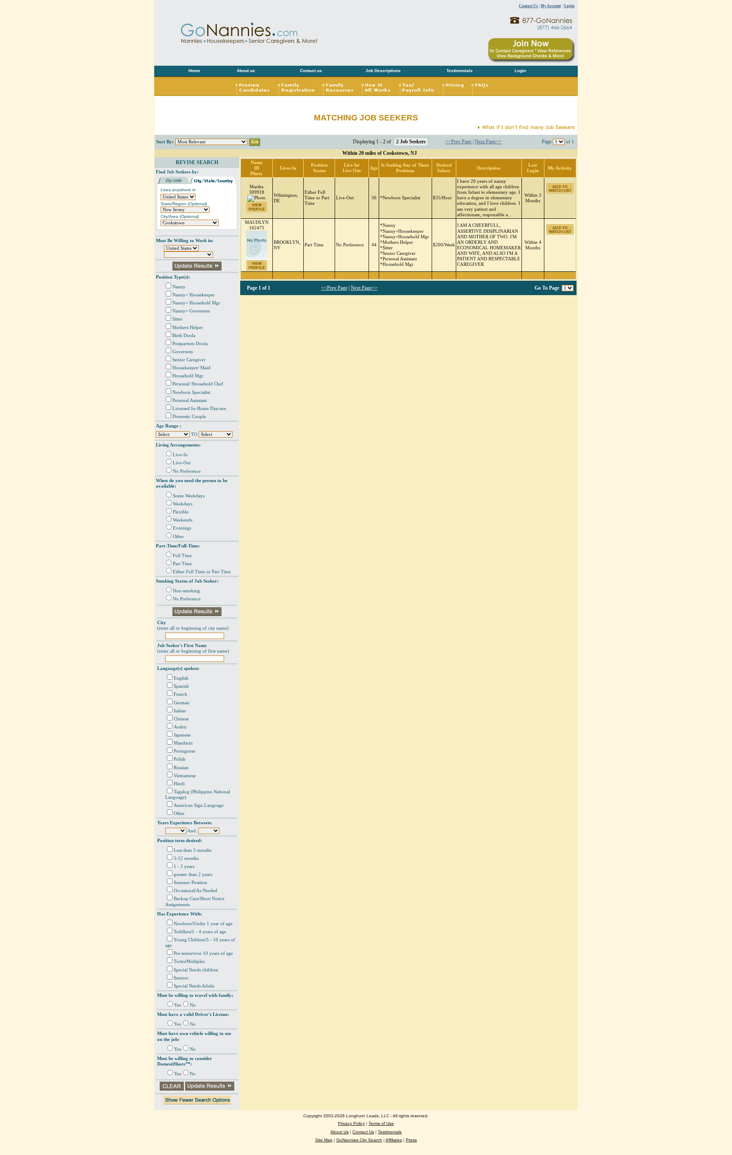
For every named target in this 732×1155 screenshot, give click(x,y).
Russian (181, 767)
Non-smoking (186, 591)
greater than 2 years (193, 874)
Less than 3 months (192, 850)
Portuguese (184, 751)
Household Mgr (187, 376)
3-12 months (186, 858)
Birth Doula (183, 335)
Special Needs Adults (194, 986)
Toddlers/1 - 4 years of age (200, 931)
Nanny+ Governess (191, 311)
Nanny (179, 287)
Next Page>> (488, 142)
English (181, 678)
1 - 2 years (184, 866)
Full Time (182, 555)
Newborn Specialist (191, 392)
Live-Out (182, 462)
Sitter (177, 319)
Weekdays (182, 504)
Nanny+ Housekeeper (193, 295)
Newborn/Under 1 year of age (203, 923)
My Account (551, 6)
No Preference (187, 471)
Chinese (181, 719)
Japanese (182, 735)
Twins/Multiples (189, 961)
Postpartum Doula (190, 343)
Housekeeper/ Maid (191, 367)
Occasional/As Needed (195, 890)
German (181, 702)
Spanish (181, 686)
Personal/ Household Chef (197, 384)
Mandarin (183, 743)
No (193, 1005)
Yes (177, 1005)
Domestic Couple (189, 416)
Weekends (182, 520)
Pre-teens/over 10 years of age (203, 953)
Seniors (181, 978)
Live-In (180, 454)
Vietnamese (185, 775)
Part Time (182, 563)
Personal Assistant (189, 400)
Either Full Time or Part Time (202, 571)
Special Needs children (196, 970)
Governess (182, 351)
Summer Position (190, 882)
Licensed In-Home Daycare (199, 408)
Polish (180, 759)
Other (178, 536)
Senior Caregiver (188, 359)
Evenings (182, 528)
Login (569, 6)
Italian (180, 711)
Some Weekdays (189, 496)
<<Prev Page (458, 142)
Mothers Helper (187, 327)
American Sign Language (199, 805)
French (180, 694)
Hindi (179, 783)
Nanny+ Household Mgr (196, 303)
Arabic (180, 727)
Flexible (181, 512)
